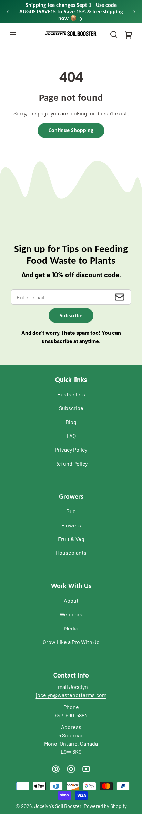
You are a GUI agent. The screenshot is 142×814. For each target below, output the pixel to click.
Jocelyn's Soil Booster (57, 806)
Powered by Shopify (105, 806)
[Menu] (13, 34)
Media (71, 628)
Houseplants (71, 552)
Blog (71, 422)
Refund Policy (71, 463)
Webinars (71, 614)
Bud (71, 511)
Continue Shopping (71, 130)
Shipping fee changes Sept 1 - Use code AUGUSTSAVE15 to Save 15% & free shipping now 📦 (71, 11)
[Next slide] (134, 11)
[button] (113, 34)
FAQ (71, 435)
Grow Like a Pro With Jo (71, 642)
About (71, 600)
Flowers (71, 525)
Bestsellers (71, 394)
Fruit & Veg (71, 539)
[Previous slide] (7, 11)
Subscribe (71, 408)
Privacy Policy (71, 449)
